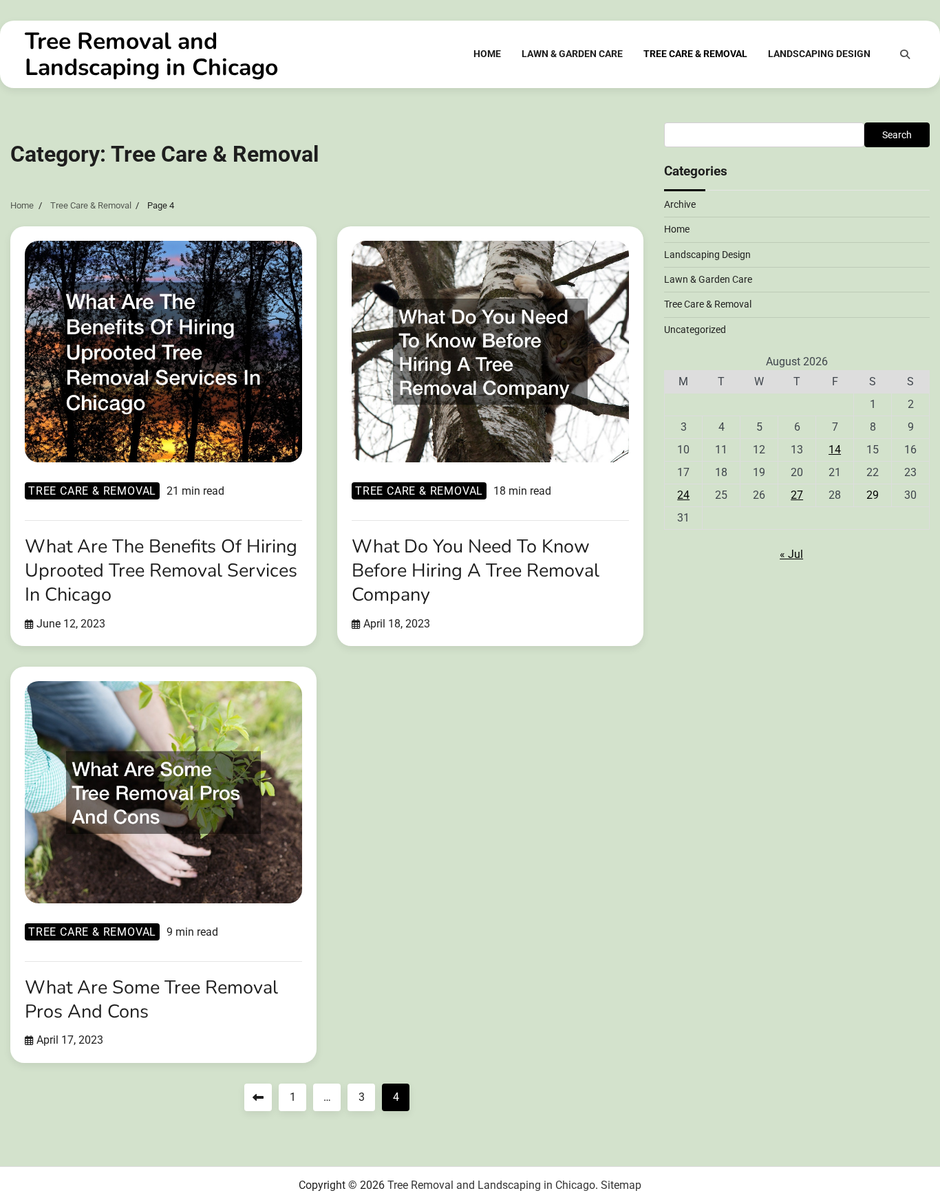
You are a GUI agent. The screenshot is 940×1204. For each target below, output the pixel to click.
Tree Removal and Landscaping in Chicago (151, 54)
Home (487, 53)
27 (797, 495)
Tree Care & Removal (695, 53)
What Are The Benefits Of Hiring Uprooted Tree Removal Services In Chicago (161, 571)
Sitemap (621, 1185)
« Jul (791, 554)
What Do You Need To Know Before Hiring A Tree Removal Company (475, 571)
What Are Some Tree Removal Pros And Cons (151, 999)
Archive (680, 204)
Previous (258, 1097)
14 (835, 449)
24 (683, 495)
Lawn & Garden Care (572, 53)
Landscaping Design (819, 53)
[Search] (905, 54)
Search (897, 134)
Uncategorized (695, 329)
